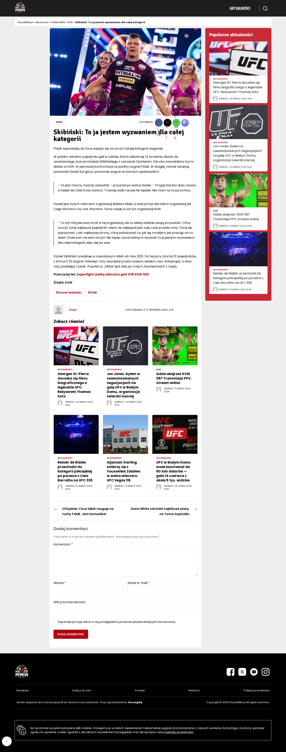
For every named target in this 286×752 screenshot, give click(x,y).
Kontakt (140, 690)
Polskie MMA (58, 22)
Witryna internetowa (69, 602)
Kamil (73, 309)
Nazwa (60, 583)
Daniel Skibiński (69, 292)
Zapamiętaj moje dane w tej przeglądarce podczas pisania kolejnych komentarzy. (116, 622)
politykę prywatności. (179, 732)
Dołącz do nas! (81, 690)
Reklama (194, 690)
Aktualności (240, 8)
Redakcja (23, 690)
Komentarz (63, 544)
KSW (70, 22)
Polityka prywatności (256, 690)
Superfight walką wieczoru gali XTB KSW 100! (113, 274)
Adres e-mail (138, 583)
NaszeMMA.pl (25, 22)
